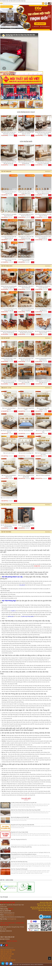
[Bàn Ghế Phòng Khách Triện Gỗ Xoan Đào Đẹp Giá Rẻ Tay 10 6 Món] (26, 329)
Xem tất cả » (48, 171)
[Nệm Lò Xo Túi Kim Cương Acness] (43, 473)
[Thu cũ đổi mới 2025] (26, 17)
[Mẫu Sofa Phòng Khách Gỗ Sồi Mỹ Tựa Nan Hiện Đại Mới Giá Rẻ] (26, 153)
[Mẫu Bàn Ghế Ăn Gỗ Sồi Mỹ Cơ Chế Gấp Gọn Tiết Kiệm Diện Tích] (26, 356)
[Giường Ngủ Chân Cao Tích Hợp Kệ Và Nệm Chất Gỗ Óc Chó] (26, 123)
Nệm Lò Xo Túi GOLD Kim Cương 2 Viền (9, 497)
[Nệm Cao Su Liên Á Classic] (9, 451)
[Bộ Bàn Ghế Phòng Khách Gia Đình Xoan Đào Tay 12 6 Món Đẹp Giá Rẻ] (9, 329)
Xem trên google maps (11, 918)
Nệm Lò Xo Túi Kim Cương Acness (43, 475)
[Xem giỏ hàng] (49, 3)
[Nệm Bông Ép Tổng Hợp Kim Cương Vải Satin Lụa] (9, 428)
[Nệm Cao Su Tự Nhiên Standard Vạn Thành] (43, 428)
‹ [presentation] (2, 16)
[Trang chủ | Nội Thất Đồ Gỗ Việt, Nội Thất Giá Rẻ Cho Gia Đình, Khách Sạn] (1, 3)
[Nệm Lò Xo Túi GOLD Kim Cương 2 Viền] (9, 496)
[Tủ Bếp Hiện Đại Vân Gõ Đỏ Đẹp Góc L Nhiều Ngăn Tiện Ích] (43, 379)
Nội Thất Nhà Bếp (5, 338)
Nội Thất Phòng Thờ (6, 504)
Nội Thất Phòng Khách (6, 265)
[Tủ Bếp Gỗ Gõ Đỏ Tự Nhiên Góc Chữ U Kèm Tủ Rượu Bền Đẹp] (26, 379)
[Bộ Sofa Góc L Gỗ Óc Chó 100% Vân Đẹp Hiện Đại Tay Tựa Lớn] (43, 153)
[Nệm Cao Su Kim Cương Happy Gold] (26, 451)
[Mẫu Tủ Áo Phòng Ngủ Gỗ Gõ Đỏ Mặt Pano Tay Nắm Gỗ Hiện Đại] (9, 153)
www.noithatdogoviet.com (9, 914)
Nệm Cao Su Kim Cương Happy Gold (26, 453)
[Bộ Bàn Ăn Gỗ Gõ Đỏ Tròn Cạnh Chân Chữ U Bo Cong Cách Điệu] (9, 379)
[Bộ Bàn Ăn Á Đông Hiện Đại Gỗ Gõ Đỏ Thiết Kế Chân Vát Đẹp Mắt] (43, 356)
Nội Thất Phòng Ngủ (6, 171)
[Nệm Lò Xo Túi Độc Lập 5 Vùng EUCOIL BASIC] (26, 406)
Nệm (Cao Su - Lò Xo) (6, 387)
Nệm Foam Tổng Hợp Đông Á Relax (26, 430)
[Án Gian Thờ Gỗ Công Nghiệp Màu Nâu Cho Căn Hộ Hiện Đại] (26, 523)
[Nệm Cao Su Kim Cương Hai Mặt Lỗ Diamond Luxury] (9, 473)
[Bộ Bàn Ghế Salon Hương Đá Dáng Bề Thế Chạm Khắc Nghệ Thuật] (9, 284)
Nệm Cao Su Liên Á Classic (8, 453)
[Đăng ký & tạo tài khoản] (46, 2)
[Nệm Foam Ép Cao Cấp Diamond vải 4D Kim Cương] (43, 451)
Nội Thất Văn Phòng (6, 531)
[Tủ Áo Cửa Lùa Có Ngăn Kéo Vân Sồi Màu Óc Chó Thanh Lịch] (26, 212)
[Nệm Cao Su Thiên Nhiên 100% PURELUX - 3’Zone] (43, 406)
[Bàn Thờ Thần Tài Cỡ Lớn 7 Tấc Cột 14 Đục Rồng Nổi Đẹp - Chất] (9, 523)
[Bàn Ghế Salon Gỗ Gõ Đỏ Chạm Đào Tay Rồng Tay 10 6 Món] (43, 329)
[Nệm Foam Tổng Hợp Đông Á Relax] (26, 428)
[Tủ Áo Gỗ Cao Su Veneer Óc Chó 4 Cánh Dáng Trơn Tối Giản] (43, 212)
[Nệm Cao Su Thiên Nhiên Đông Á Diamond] (9, 406)
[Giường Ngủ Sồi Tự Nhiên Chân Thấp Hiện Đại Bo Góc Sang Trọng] (26, 234)
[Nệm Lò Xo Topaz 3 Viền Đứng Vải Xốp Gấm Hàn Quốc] (26, 473)
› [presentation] (49, 16)
